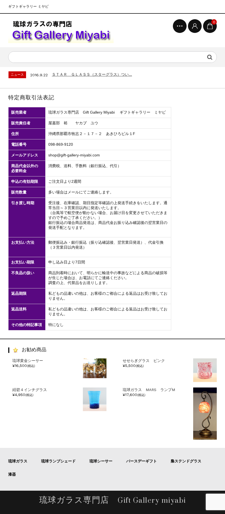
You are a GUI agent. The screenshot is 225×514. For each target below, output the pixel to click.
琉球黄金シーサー (27, 360)
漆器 (12, 474)
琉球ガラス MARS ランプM (149, 389)
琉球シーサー (101, 461)
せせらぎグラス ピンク (144, 360)
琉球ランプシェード (58, 461)
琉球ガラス (17, 461)
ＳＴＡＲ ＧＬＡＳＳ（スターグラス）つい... (92, 74)
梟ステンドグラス (186, 461)
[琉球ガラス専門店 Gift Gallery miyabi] (61, 30)
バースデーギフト (141, 461)
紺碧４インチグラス (29, 389)
